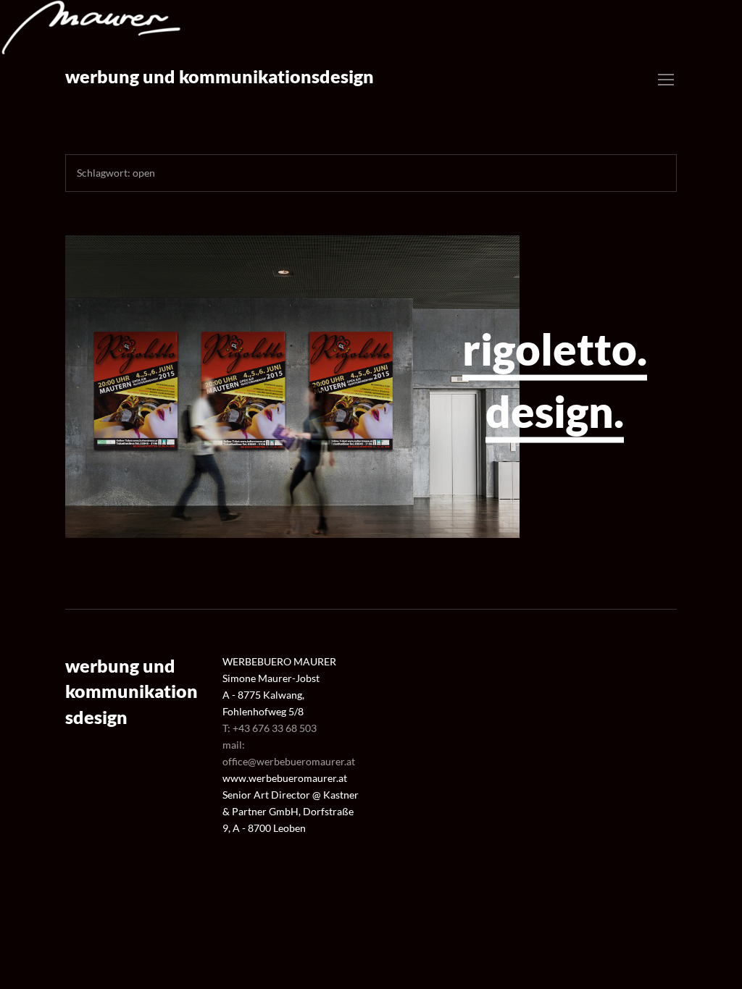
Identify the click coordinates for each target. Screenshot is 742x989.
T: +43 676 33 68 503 (269, 728)
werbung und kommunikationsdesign (219, 76)
